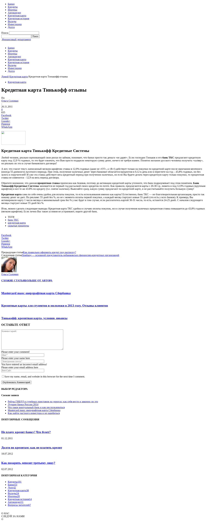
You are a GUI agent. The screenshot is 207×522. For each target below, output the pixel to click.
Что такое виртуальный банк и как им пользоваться (36, 407)
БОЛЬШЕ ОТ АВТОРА (38, 280)
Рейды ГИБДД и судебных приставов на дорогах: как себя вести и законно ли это (53, 401)
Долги (11, 27)
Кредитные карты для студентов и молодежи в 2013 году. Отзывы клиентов (54, 305)
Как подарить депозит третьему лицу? (28, 463)
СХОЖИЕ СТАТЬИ (13, 280)
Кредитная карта (17, 15)
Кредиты (13, 6)
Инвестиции (15, 24)
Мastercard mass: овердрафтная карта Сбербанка (36, 293)
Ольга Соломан (9, 100)
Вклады (12, 21)
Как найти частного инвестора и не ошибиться (34, 413)
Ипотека (12, 9)
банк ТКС (13, 219)
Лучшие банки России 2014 (23, 404)
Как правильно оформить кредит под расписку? (49, 252)
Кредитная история (18, 18)
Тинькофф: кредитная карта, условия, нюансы (34, 318)
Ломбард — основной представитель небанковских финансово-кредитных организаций (70, 255)
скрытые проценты (18, 225)
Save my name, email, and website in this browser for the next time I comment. (45, 376)
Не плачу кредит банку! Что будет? (26, 432)
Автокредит (14, 12)
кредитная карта (17, 222)
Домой (5, 76)
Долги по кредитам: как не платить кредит (31, 447)
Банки (11, 4)
